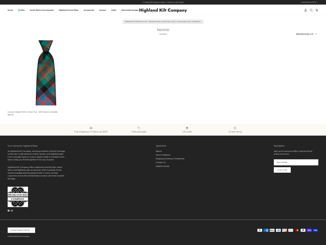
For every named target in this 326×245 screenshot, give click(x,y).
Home (10, 10)
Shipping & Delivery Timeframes (170, 159)
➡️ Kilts (21, 10)
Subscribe (282, 170)
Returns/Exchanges (130, 10)
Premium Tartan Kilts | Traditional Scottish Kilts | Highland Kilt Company (163, 22)
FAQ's (113, 10)
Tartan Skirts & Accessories (42, 10)
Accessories (89, 10)
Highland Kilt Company (21, 236)
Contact (102, 10)
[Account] (305, 10)
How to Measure (163, 155)
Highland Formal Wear (69, 10)
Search (159, 151)
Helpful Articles (162, 166)
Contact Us (161, 162)
